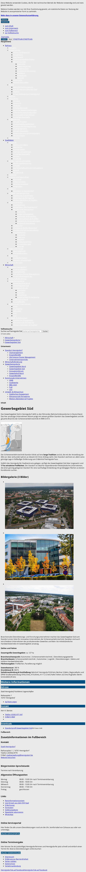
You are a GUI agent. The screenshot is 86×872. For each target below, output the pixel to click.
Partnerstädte (19, 149)
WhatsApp (9, 814)
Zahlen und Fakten (20, 145)
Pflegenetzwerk (19, 182)
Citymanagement (20, 129)
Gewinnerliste (23, 68)
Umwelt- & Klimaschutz (18, 318)
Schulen (16, 165)
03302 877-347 (14, 714)
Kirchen (16, 156)
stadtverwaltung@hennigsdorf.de (19, 755)
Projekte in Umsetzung (27, 71)
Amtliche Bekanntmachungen (25, 110)
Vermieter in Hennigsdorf (23, 191)
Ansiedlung (22, 295)
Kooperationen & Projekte (28, 219)
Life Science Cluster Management (26, 274)
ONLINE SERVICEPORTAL (10, 834)
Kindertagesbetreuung (22, 163)
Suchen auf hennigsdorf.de (11, 331)
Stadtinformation (20, 258)
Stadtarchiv (17, 225)
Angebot (21, 239)
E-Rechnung (9, 805)
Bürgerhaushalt (19, 62)
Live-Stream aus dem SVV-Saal (25, 89)
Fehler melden (10, 861)
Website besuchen (8, 757)
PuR (15, 313)
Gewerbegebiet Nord (21, 283)
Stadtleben (9, 140)
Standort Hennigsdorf (18, 267)
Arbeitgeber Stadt (20, 108)
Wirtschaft (9, 265)
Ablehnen (4, 19)
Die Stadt (12, 142)
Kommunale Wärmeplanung (24, 126)
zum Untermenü (11, 28)
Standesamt (18, 57)
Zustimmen (5, 22)
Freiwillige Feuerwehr (21, 117)
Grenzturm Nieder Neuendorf (25, 228)
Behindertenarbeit (20, 184)
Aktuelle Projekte (20, 122)
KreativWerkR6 (19, 272)
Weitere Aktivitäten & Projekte (25, 200)
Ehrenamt (17, 179)
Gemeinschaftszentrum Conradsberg (28, 168)
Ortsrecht (17, 103)
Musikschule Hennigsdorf (23, 209)
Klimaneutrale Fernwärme (23, 198)
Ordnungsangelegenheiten (24, 59)
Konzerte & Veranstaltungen (29, 221)
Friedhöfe (17, 159)
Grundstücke (14, 138)
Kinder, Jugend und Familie (19, 161)
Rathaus (8, 45)
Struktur (16, 101)
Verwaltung (13, 98)
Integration (17, 186)
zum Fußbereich (11, 30)
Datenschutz (10, 864)
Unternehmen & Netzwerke (28, 297)
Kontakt (21, 78)
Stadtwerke (17, 309)
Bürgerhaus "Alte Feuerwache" (25, 207)
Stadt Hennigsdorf (8, 746)
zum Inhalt (9, 26)
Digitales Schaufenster (22, 152)
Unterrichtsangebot (25, 214)
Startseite (21, 64)
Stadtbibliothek (19, 232)
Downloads (22, 75)
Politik (11, 85)
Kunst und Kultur (16, 202)
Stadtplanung (14, 119)
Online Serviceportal (21, 52)
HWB (15, 306)
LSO (14, 316)
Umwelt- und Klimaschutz (19, 193)
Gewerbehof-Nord (20, 299)
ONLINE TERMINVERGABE (11, 853)
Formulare (9, 807)
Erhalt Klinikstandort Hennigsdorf (26, 94)
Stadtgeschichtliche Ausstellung (25, 230)
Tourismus (13, 255)
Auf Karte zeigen (11, 702)
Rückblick (21, 73)
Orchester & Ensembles (27, 216)
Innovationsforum (20, 288)
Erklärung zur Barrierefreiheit (16, 859)
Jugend (16, 170)
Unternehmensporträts (22, 276)
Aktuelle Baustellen (20, 82)
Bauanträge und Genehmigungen (26, 133)
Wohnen (12, 189)
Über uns (21, 237)
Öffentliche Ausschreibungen (24, 112)
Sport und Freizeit (16, 249)
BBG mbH (17, 311)
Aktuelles (12, 48)
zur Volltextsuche (12, 33)
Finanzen (16, 105)
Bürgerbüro (18, 55)
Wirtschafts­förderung (17, 279)
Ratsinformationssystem (23, 87)
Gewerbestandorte (16, 281)
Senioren (12, 175)
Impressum (9, 857)
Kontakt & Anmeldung (26, 223)
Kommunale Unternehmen (24, 115)
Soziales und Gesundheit (19, 177)
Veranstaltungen (24, 244)
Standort (21, 292)
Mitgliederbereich (25, 242)
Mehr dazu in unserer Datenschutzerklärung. (20, 15)
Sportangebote (19, 251)
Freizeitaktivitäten (20, 253)
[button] (11, 437)
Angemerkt (17, 80)
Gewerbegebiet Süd (21, 286)
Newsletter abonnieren (14, 812)
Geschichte (17, 147)
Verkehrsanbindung (13, 866)
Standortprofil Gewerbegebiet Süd (18, 728)
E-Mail (10, 717)
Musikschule (18, 172)
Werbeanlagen (19, 135)
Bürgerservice (14, 50)
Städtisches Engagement (23, 195)
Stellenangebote (11, 810)
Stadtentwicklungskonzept (23, 124)
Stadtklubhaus (19, 205)
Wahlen (16, 92)
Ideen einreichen (24, 66)
